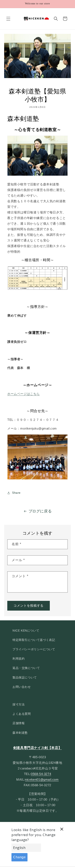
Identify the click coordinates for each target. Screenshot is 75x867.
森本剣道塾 (20, 732)
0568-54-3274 (41, 774)
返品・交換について (26, 668)
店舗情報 (18, 723)
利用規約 (18, 658)
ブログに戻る (40, 511)
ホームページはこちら (23, 394)
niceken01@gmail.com (42, 779)
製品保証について (24, 677)
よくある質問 (21, 713)
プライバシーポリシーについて (33, 649)
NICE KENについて (25, 630)
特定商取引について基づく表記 (33, 640)
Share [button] (16, 492)
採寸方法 (18, 704)
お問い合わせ (21, 686)
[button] (8, 18)
